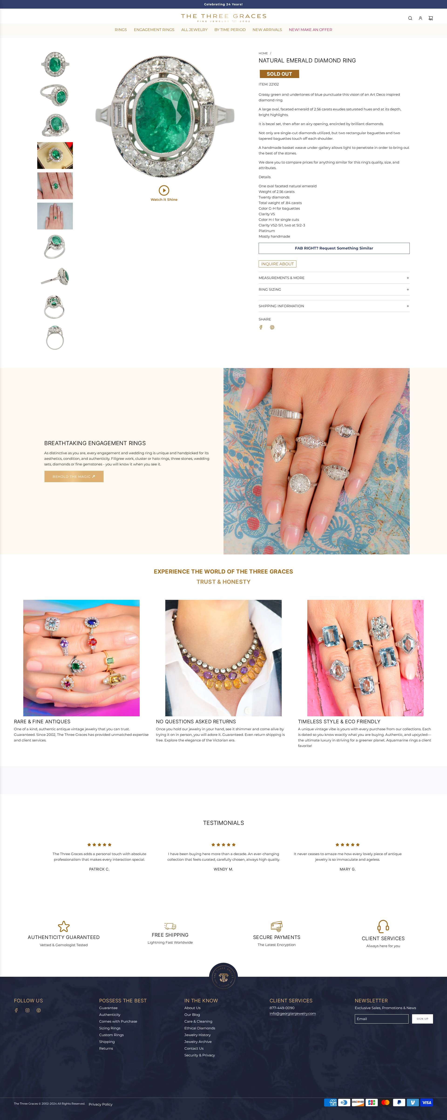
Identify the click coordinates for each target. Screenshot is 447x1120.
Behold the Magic (72, 477)
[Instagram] (27, 1010)
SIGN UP (422, 1018)
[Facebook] (16, 1010)
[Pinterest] (39, 1010)
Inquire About (277, 264)
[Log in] (420, 18)
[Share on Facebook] (261, 328)
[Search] (410, 18)
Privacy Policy (100, 1104)
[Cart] (431, 18)
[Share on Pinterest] (272, 328)
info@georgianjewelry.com (293, 1013)
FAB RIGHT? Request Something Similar (334, 248)
